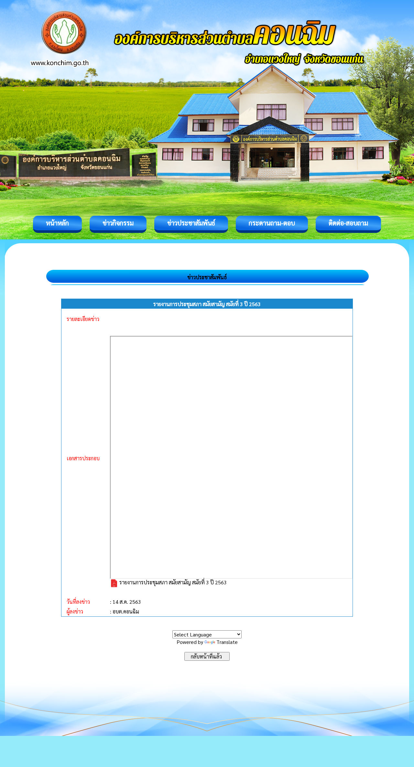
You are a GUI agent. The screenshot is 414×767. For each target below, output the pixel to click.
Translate (227, 641)
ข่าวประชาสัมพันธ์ (191, 223)
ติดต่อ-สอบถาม (348, 223)
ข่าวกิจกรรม (118, 223)
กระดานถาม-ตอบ (272, 223)
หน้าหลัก (57, 223)
